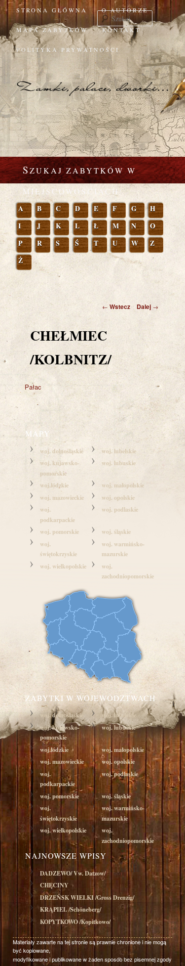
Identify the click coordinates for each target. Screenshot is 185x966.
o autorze (125, 10)
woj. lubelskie (119, 451)
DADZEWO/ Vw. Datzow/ (73, 873)
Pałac (33, 387)
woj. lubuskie (119, 463)
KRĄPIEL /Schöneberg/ (70, 909)
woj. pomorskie (59, 531)
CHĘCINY (54, 885)
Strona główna (51, 10)
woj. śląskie (116, 531)
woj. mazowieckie (62, 497)
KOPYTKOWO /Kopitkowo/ (75, 922)
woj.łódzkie (54, 485)
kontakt (121, 30)
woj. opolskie (118, 497)
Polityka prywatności (67, 49)
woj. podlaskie (120, 509)
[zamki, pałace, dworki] (92, 79)
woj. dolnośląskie (61, 451)
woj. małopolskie (123, 485)
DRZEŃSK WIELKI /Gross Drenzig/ (87, 897)
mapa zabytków (52, 30)
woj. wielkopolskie (63, 566)
